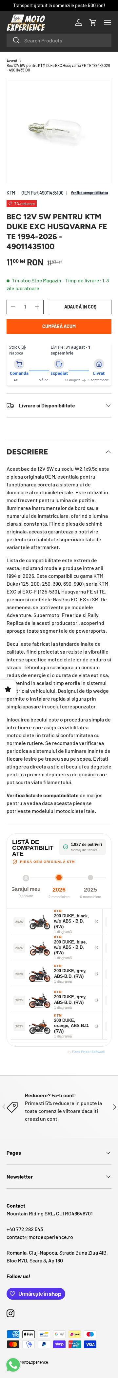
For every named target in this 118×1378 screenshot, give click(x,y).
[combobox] (59, 40)
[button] (93, 22)
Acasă (12, 60)
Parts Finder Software (88, 1051)
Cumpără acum (59, 326)
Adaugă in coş (80, 306)
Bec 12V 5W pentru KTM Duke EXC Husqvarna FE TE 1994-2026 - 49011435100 (58, 67)
